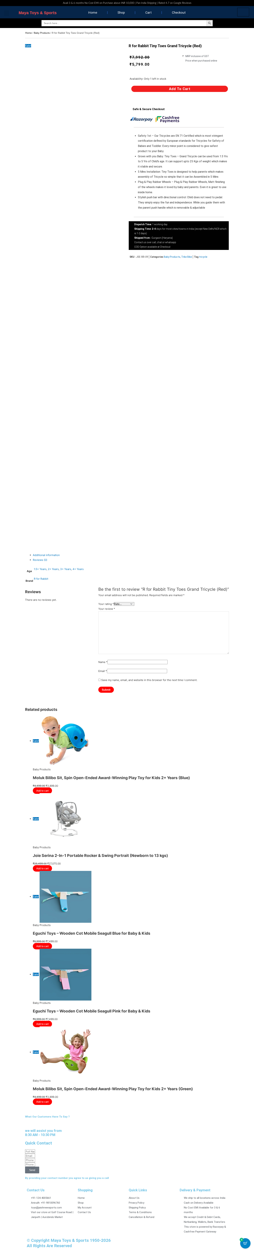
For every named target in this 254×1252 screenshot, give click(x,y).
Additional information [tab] (46, 555)
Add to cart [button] (42, 804)
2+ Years (53, 569)
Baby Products (42, 32)
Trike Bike (186, 256)
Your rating (106, 604)
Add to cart (179, 89)
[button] (6, 13)
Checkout (179, 13)
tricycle (203, 256)
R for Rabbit (41, 578)
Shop (121, 13)
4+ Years (78, 569)
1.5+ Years (40, 569)
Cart (148, 13)
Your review (106, 608)
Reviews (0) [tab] (40, 560)
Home (92, 13)
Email (102, 671)
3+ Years (65, 569)
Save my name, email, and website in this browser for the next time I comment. (149, 680)
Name (102, 662)
